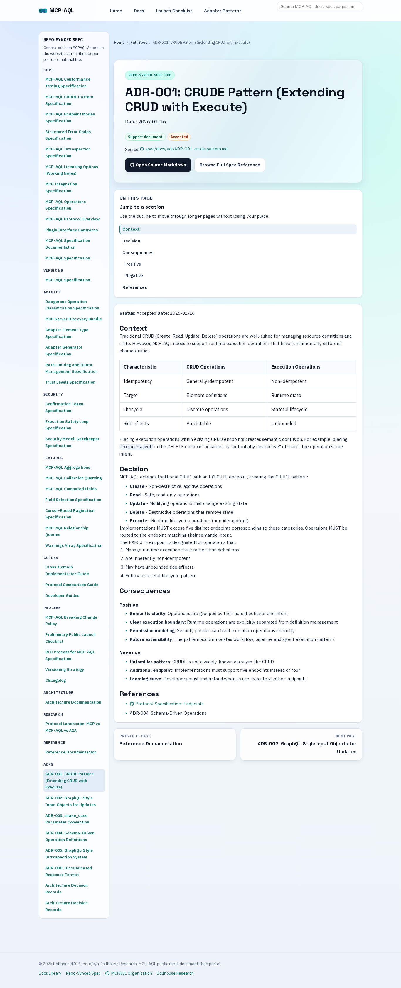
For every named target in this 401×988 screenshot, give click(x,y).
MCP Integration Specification (61, 187)
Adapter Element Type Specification (66, 333)
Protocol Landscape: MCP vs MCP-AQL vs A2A (72, 727)
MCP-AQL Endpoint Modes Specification (70, 117)
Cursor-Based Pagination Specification (70, 514)
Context (131, 229)
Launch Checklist (174, 11)
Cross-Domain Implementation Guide (67, 570)
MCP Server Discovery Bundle (73, 318)
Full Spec (138, 42)
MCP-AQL (62, 10)
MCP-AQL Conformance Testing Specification (67, 82)
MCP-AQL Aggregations (67, 467)
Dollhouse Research (175, 973)
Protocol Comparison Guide (71, 584)
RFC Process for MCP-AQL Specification (70, 655)
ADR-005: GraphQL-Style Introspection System (69, 854)
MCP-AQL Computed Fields (71, 488)
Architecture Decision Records (66, 888)
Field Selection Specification (73, 499)
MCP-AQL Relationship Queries (66, 531)
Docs (139, 11)
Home (116, 11)
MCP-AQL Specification (67, 258)
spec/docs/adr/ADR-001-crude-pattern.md (187, 149)
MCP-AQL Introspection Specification (68, 152)
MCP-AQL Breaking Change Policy (71, 620)
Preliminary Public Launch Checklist (70, 638)
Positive (133, 264)
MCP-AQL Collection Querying (73, 477)
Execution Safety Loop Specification (66, 425)
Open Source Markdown (161, 165)
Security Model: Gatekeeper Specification (72, 442)
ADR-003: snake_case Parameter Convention (67, 819)
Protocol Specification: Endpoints (169, 703)
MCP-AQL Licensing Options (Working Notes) (71, 170)
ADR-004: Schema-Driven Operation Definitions (70, 836)
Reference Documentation (71, 752)
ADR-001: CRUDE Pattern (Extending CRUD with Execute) (69, 780)
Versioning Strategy (64, 669)
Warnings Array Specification (73, 545)
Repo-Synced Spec (83, 973)
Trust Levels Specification (70, 382)
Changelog (55, 680)
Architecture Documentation (73, 702)
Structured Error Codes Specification (68, 135)
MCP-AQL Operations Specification (65, 205)
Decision (132, 241)
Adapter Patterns (223, 11)
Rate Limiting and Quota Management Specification (71, 368)
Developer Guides (62, 595)
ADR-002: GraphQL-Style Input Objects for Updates (70, 801)
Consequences (138, 252)
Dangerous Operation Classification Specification (72, 305)
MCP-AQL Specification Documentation (67, 244)
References (135, 287)
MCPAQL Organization (131, 973)
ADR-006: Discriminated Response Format (68, 871)
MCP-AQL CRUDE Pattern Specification (69, 100)
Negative (134, 275)
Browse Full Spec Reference (230, 165)
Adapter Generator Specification (63, 350)
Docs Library (50, 973)
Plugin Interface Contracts (71, 229)
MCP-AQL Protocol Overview (72, 219)
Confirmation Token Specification (64, 407)
